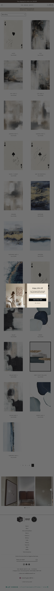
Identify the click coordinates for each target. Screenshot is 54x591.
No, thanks (37, 303)
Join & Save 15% (37, 299)
